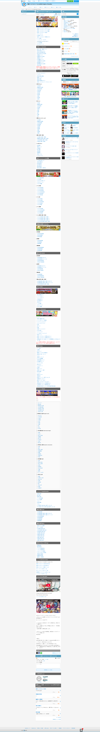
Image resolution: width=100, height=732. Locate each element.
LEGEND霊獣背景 (40, 275)
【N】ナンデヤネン (68, 20)
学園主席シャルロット (41, 378)
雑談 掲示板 (39, 546)
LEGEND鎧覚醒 (40, 240)
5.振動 (39, 452)
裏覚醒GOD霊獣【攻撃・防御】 (43, 138)
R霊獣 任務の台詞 (40, 537)
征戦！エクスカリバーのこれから (43, 381)
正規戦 (38, 349)
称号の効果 (39, 371)
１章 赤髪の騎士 (41, 407)
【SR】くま (67, 21)
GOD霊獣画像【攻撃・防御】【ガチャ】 (44, 513)
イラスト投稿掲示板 (40, 549)
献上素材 (38, 149)
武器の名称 (39, 493)
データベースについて (41, 73)
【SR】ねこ (67, 24)
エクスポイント (40, 365)
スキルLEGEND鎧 (40, 201)
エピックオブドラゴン (41, 323)
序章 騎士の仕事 (41, 405)
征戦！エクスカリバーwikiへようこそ (44, 28)
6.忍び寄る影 (40, 468)
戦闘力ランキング (40, 357)
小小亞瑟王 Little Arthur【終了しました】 (44, 505)
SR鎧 (38, 110)
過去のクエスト (40, 374)
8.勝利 (39, 470)
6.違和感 (39, 453)
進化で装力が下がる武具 (41, 53)
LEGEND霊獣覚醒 (40, 247)
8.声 (38, 425)
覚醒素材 (38, 152)
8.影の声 (39, 442)
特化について (39, 368)
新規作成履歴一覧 (75, 36)
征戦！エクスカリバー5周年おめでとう (44, 336)
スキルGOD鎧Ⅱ (40, 200)
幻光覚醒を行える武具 (41, 60)
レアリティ (39, 74)
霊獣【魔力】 (39, 166)
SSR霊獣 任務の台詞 (41, 532)
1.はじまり (40, 415)
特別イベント (39, 334)
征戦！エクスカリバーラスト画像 (43, 31)
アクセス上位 (66, 41)
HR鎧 (38, 111)
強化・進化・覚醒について (42, 49)
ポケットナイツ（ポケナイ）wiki (42, 570)
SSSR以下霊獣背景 (40, 277)
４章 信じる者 (40, 411)
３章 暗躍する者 (41, 410)
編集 (30, 1)
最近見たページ (66, 81)
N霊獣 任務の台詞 (40, 540)
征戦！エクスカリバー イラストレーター (44, 81)
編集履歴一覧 (76, 35)
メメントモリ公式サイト (40, 596)
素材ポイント (39, 146)
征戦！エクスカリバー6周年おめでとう (44, 337)
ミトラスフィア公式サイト (41, 573)
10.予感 (39, 428)
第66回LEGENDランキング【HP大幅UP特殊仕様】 (46, 386)
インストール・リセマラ (41, 39)
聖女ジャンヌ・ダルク (41, 380)
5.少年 (39, 421)
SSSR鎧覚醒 (39, 242)
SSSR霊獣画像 (40, 517)
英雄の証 (38, 375)
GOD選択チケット (40, 361)
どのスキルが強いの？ (41, 180)
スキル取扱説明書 (40, 177)
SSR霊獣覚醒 (39, 250)
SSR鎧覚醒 (39, 243)
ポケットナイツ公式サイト (41, 568)
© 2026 (22, 730)
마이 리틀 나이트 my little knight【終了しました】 (46, 506)
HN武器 (38, 97)
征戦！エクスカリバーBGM (42, 32)
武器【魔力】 (39, 163)
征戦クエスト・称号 (40, 370)
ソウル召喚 (39, 303)
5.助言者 (39, 482)
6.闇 (38, 483)
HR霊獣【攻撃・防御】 (41, 141)
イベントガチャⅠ (40, 296)
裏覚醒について (40, 57)
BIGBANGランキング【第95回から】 (44, 383)
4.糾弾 (39, 465)
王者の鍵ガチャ (40, 299)
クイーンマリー (40, 331)
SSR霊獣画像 (39, 519)
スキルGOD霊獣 (40, 208)
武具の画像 (39, 502)
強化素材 (38, 145)
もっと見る (58, 717)
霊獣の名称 (39, 496)
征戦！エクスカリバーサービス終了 (43, 29)
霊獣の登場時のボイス (41, 80)
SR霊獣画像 (39, 520)
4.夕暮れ (39, 419)
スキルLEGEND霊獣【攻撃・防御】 (43, 221)
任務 (38, 327)
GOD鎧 (38, 102)
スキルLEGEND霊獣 (41, 210)
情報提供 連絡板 (40, 554)
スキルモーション (40, 182)
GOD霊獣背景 (39, 274)
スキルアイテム (40, 155)
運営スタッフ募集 (40, 728)
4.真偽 (39, 480)
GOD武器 (39, 85)
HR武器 (38, 94)
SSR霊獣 (38, 125)
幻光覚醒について (40, 59)
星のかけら (39, 364)
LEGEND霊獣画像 (40, 516)
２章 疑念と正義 (41, 408)
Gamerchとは (34, 728)
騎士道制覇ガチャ (40, 294)
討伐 (38, 324)
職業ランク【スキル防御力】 (42, 352)
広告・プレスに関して (53, 728)
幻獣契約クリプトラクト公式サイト (42, 572)
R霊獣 (38, 130)
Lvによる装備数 (40, 358)
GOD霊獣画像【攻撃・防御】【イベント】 (45, 514)
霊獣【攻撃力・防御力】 (41, 167)
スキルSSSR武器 (40, 193)
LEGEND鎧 (39, 105)
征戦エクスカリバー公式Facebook (42, 563)
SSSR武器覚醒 (40, 235)
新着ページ (41, 7)
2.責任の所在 (40, 462)
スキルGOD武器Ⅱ (40, 189)
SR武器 (38, 93)
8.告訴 (39, 456)
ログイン (76, 1)
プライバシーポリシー (66, 728)
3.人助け (39, 418)
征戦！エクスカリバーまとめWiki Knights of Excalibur (39, 4)
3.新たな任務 (40, 435)
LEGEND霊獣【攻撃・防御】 (42, 139)
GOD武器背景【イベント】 (42, 259)
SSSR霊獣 (39, 124)
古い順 (44, 660)
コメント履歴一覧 (75, 33)
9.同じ (39, 427)
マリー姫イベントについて (42, 333)
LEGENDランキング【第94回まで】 (43, 384)
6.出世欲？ (40, 439)
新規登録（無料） (70, 1)
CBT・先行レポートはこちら (69, 96)
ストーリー (40, 402)
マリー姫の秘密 (40, 498)
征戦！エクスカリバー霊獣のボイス (43, 36)
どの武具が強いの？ (40, 160)
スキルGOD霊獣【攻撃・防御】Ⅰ (43, 216)
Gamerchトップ (27, 728)
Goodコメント (74, 41)
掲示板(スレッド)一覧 (56, 719)
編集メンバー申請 (58, 7)
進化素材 (38, 151)
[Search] (77, 14)
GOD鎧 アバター (40, 35)
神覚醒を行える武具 (40, 56)
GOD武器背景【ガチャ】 (41, 257)
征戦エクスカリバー (70, 61)
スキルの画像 (39, 183)
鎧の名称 (38, 495)
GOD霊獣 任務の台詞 (41, 528)
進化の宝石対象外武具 (41, 52)
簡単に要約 (39, 65)
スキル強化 (39, 179)
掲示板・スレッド (47, 7)
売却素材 (38, 148)
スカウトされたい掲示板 (41, 552)
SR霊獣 (38, 127)
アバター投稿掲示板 (40, 548)
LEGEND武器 (39, 88)
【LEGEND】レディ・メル (69, 22)
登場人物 (39, 404)
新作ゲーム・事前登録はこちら (69, 89)
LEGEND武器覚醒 (40, 233)
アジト (38, 355)
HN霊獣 (38, 131)
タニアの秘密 (39, 499)
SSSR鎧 (38, 107)
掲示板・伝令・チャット (41, 354)
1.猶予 (39, 460)
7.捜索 (39, 424)
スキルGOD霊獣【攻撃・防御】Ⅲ (43, 219)
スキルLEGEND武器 (41, 191)
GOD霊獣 (39, 119)
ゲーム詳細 (39, 38)
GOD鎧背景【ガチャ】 (41, 265)
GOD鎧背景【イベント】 (41, 267)
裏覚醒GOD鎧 (39, 104)
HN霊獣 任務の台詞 (40, 538)
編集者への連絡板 (40, 556)
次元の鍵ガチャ (40, 300)
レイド (38, 317)
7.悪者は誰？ (40, 455)
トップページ (29, 7)
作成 (34, 1)
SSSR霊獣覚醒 (40, 248)
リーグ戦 (38, 348)
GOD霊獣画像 (39, 511)
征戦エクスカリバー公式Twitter (42, 565)
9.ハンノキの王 (40, 472)
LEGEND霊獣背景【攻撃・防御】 (43, 284)
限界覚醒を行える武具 (41, 63)
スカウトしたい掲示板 (41, 551)
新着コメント (53, 7)
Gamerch (23, 1)
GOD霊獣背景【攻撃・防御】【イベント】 (45, 282)
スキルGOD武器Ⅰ (40, 187)
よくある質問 (39, 42)
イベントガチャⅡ (40, 297)
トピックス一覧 (75, 120)
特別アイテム (39, 154)
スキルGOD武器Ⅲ (40, 190)
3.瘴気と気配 (40, 449)
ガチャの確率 (39, 306)
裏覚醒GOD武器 (40, 87)
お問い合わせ (47, 728)
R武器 (38, 96)
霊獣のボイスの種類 (40, 525)
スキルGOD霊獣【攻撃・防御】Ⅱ (43, 218)
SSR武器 (38, 91)
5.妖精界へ (40, 466)
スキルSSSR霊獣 (40, 211)
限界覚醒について (40, 62)
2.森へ (39, 448)
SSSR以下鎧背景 (40, 270)
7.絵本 (39, 441)
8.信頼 (39, 486)
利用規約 (60, 728)
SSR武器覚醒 (39, 236)
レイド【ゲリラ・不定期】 (42, 320)
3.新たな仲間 (40, 463)
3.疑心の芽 (40, 479)
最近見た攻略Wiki (75, 81)
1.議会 (39, 476)
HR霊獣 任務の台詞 (40, 535)
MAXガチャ (39, 302)
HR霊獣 (38, 128)
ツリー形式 (46, 659)
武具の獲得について (40, 359)
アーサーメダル (40, 362)
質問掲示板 (39, 545)
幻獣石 (38, 367)
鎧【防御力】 (39, 164)
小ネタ (38, 503)
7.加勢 (39, 469)
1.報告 (39, 432)
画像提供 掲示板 (40, 555)
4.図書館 (39, 436)
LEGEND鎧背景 (40, 268)
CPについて (39, 351)
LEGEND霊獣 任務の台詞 (41, 530)
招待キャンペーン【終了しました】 (43, 377)
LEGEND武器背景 (40, 260)
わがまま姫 (39, 330)
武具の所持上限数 (40, 76)
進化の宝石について (40, 50)
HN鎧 (38, 114)
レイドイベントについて (41, 321)
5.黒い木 (39, 438)
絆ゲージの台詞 (40, 527)
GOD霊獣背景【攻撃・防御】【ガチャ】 (44, 281)
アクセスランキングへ (74, 56)
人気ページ (35, 7)
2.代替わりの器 (40, 477)
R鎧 (38, 113)
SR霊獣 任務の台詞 (40, 534)
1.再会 (39, 446)
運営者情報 (73, 728)
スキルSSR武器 (40, 194)
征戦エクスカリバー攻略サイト (42, 567)
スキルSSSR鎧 (40, 203)
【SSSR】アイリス (68, 27)
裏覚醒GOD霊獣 (40, 121)
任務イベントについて (41, 328)
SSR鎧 (38, 108)
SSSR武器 (39, 90)
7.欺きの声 (40, 485)
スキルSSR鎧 (39, 204)
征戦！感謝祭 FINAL (41, 318)
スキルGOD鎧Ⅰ (40, 198)
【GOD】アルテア (68, 23)
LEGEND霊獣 (39, 122)
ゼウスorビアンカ (40, 44)
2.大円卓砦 (40, 416)
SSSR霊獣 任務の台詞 (41, 531)
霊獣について (39, 77)
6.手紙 (39, 422)
